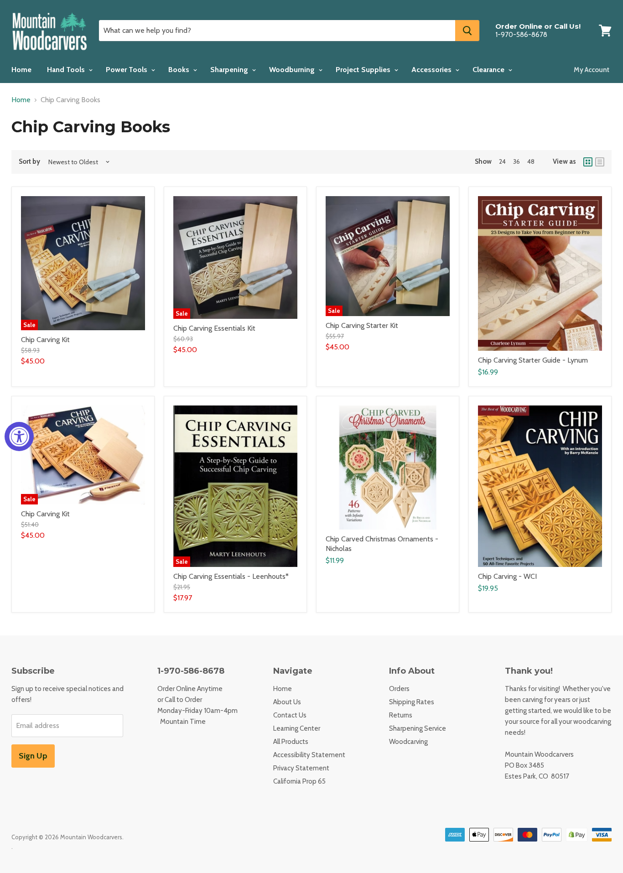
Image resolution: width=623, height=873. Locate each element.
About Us (287, 702)
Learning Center (296, 728)
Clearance (489, 69)
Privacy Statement (301, 768)
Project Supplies (364, 69)
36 (516, 161)
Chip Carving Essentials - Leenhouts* (231, 576)
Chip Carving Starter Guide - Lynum (533, 360)
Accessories (432, 69)
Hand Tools (67, 69)
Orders (399, 689)
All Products (290, 742)
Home (21, 69)
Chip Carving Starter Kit (362, 325)
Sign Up (33, 756)
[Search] (467, 30)
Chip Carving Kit (45, 339)
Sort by (29, 162)
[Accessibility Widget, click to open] (19, 436)
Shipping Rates (411, 702)
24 (502, 161)
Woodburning (293, 69)
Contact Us (289, 715)
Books (179, 69)
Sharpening (230, 69)
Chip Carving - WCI (507, 576)
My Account (591, 70)
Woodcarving (408, 742)
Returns (400, 715)
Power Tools (127, 69)
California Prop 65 (299, 781)
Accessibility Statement (309, 755)
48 (531, 161)
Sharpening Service (417, 728)
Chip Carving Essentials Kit (214, 328)
